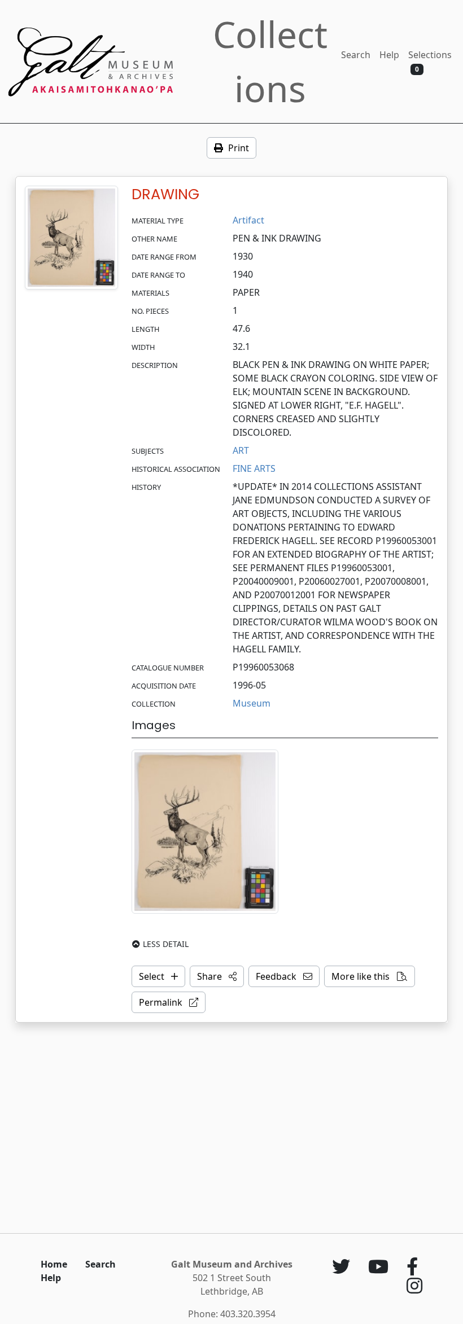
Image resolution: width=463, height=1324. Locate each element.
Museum (251, 703)
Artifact (248, 220)
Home (54, 1264)
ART (241, 450)
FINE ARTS (254, 468)
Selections (430, 61)
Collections (270, 61)
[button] (217, 976)
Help (389, 55)
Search (355, 55)
